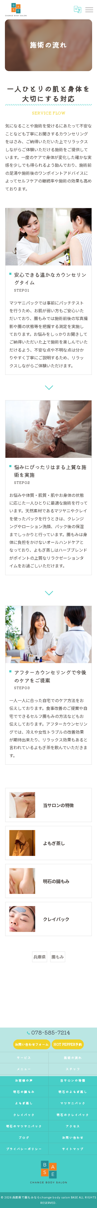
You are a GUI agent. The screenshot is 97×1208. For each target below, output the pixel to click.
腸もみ (57, 957)
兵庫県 (39, 957)
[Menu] (89, 9)
